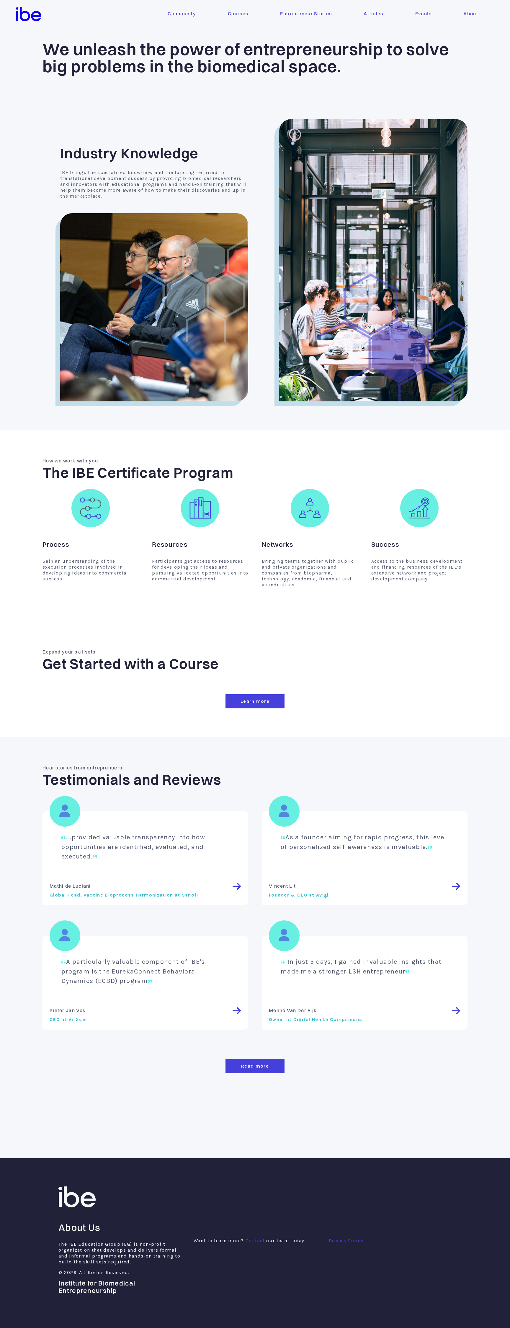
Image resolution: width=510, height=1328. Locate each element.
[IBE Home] (28, 14)
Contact (255, 1240)
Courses (238, 14)
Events (423, 14)
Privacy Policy (346, 1240)
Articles (373, 14)
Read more (255, 1066)
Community (182, 14)
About (470, 14)
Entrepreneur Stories (306, 14)
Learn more (255, 701)
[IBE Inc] (77, 1206)
